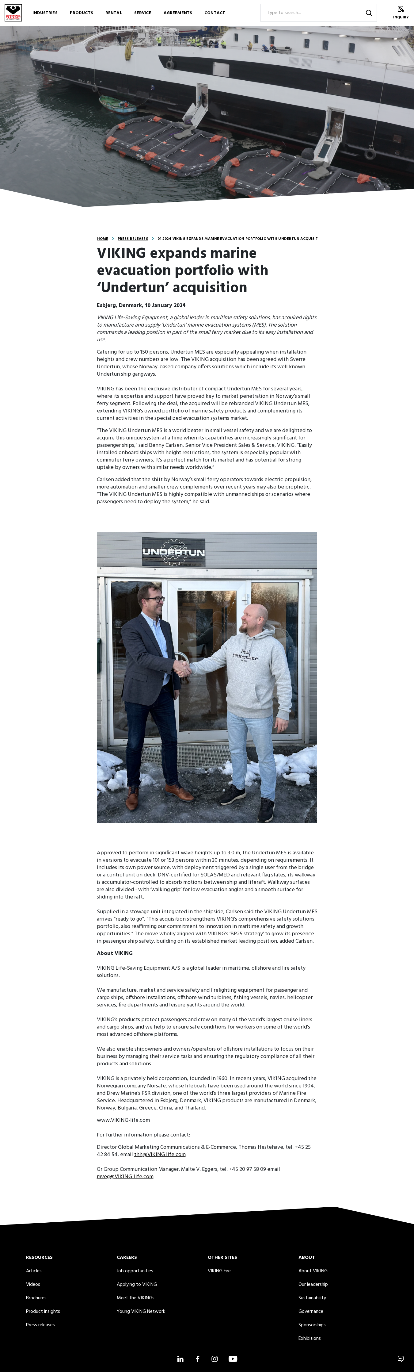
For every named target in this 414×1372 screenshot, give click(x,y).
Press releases (40, 1325)
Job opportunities (135, 1271)
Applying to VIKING (137, 1285)
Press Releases (133, 239)
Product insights (43, 1312)
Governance (310, 1312)
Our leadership (313, 1285)
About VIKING (313, 1271)
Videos (33, 1285)
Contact (214, 13)
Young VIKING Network (141, 1312)
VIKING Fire (219, 1271)
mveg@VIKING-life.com (125, 1176)
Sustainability (312, 1298)
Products (81, 13)
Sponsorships (312, 1325)
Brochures (36, 1298)
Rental (113, 13)
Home (102, 239)
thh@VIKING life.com (160, 1154)
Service (142, 13)
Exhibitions (309, 1339)
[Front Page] (13, 13)
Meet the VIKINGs (135, 1298)
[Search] (369, 13)
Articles (34, 1271)
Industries (44, 13)
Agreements (178, 13)
